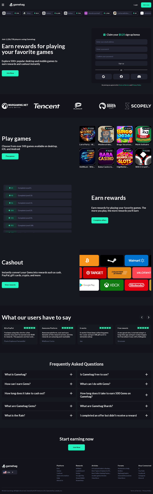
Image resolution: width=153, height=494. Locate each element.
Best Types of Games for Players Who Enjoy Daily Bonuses (101, 471)
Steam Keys (80, 480)
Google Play (80, 476)
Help (58, 478)
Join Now (10, 73)
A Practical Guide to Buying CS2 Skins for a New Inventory (101, 468)
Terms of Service (124, 85)
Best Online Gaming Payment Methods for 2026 (101, 473)
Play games (10, 156)
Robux (78, 473)
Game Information (63, 476)
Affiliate (78, 468)
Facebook (141, 473)
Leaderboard (80, 471)
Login (136, 5)
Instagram (141, 476)
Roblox (120, 471)
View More (95, 478)
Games (59, 471)
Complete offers (99, 220)
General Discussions (124, 476)
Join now (146, 5)
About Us (60, 480)
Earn (58, 468)
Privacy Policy (136, 85)
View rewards (10, 285)
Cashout (59, 473)
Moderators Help (123, 468)
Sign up (121, 63)
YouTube (141, 471)
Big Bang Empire (123, 473)
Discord (141, 478)
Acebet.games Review (99, 476)
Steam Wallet (80, 478)
